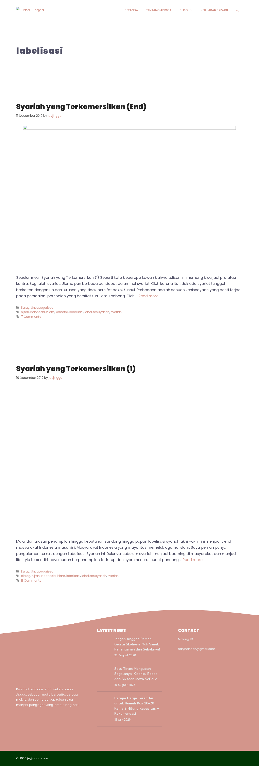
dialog (25, 576)
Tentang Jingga (159, 10)
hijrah (25, 312)
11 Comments (31, 580)
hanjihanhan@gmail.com (196, 649)
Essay (25, 307)
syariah (116, 312)
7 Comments (31, 317)
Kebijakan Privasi (214, 10)
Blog (184, 10)
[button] (237, 10)
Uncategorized (42, 307)
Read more (148, 295)
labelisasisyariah (97, 312)
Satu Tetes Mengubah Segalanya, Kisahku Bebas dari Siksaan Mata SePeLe (135, 673)
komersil (62, 312)
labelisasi (76, 312)
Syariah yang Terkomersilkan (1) (76, 369)
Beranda (131, 10)
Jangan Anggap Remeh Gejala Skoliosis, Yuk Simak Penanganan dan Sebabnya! (137, 644)
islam (50, 312)
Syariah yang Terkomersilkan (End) (81, 107)
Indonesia (37, 312)
